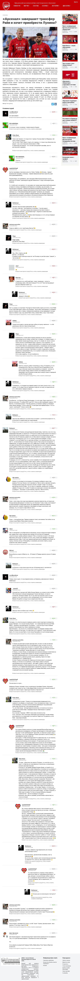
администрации (25, 979)
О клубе (45, 6)
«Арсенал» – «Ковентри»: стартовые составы (69, 82)
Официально (66, 42)
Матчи (26, 6)
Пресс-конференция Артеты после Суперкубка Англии (69, 139)
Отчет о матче (66, 60)
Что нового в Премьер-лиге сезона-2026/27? (70, 119)
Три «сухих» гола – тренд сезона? (68, 64)
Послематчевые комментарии (67, 22)
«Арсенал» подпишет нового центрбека (69, 101)
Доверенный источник (68, 98)
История (55, 6)
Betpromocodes (66, 962)
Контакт (45, 965)
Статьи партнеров (66, 966)
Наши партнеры (66, 971)
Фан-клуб (66, 6)
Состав (36, 6)
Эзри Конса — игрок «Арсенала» (68, 46)
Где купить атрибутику (48, 960)
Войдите (11, 117)
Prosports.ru (65, 964)
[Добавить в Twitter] (52, 104)
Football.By (65, 973)
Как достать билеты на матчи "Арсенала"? (50, 963)
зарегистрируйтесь (21, 117)
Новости (17, 6)
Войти (76, 2)
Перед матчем (66, 78)
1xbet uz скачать (66, 960)
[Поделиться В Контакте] (55, 104)
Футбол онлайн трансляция (66, 968)
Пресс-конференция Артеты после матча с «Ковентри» (69, 27)
